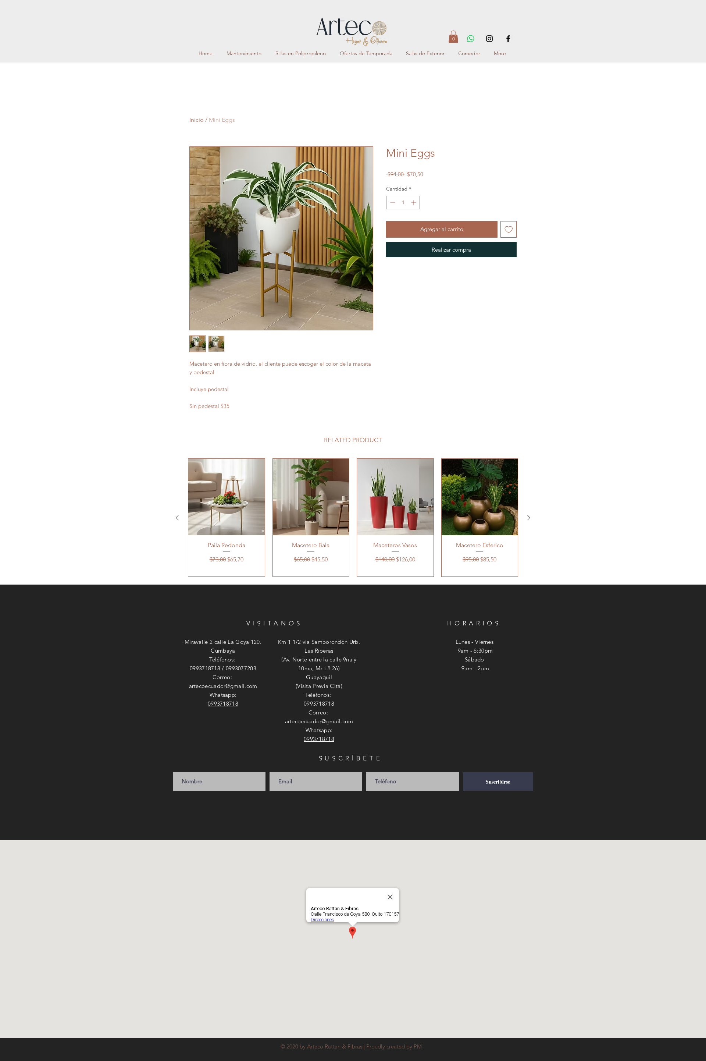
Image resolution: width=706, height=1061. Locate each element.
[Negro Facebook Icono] (508, 38)
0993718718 (223, 703)
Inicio (196, 119)
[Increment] (414, 202)
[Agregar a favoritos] (508, 229)
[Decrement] (391, 202)
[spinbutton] (403, 202)
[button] (453, 37)
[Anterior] (177, 517)
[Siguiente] (528, 517)
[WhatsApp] (470, 38)
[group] (353, 517)
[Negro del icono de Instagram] (489, 38)
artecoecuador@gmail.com (223, 685)
